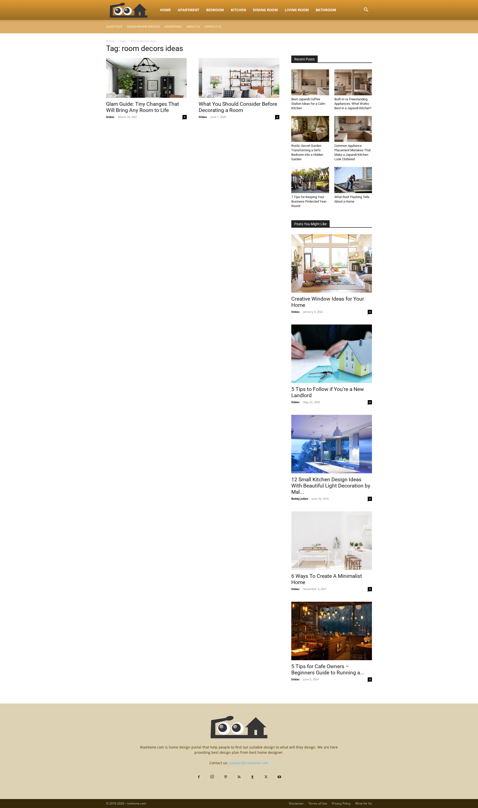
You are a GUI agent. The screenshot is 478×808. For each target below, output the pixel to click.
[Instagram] (212, 777)
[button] (366, 10)
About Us (193, 26)
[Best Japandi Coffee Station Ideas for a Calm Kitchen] (310, 82)
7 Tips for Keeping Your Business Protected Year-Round (309, 201)
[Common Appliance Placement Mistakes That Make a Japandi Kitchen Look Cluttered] (353, 129)
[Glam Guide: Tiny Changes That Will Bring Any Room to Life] (146, 78)
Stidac (110, 117)
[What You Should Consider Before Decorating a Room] (239, 78)
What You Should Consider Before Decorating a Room (238, 107)
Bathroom (326, 9)
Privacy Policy (341, 803)
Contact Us (213, 26)
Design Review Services (143, 26)
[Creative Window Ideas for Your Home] (331, 263)
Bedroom (215, 9)
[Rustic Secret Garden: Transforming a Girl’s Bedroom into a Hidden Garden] (310, 129)
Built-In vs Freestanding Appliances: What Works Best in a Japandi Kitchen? (352, 103)
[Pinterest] (226, 777)
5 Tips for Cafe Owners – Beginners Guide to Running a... (327, 669)
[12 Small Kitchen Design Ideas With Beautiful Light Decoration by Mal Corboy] (331, 444)
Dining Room (265, 9)
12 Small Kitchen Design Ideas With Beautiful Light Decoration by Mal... (330, 486)
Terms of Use (317, 803)
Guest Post (114, 26)
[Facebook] (199, 777)
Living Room (297, 9)
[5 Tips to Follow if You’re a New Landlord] (331, 353)
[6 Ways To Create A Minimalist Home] (331, 540)
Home (165, 9)
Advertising (173, 26)
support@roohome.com (248, 762)
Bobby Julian (299, 498)
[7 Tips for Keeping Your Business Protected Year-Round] (310, 180)
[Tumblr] (252, 777)
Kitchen (238, 9)
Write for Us (363, 803)
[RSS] (239, 777)
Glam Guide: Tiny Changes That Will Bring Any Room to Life (142, 107)
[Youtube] (279, 777)
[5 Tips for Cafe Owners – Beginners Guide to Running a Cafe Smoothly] (331, 631)
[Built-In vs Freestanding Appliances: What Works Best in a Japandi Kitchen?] (353, 82)
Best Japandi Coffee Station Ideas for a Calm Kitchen (308, 103)
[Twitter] (266, 777)
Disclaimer (296, 803)
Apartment (188, 9)
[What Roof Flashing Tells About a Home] (353, 180)
